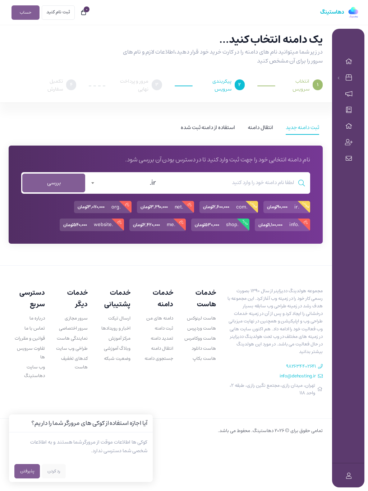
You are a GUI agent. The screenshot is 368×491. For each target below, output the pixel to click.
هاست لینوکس (201, 318)
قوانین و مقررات (30, 338)
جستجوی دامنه (158, 358)
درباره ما (37, 318)
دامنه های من (159, 318)
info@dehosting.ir (298, 376)
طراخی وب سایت (72, 348)
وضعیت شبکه (117, 358)
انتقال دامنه (162, 348)
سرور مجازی (76, 318)
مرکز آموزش (119, 338)
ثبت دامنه (164, 328)
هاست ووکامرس (200, 338)
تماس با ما (34, 328)
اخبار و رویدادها (115, 328)
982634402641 (301, 366)
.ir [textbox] (153, 183)
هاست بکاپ (204, 358)
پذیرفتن (27, 471)
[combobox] (125, 183)
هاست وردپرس (201, 328)
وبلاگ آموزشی (117, 348)
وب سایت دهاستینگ (34, 371)
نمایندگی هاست (72, 338)
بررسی (54, 183)
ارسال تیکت (119, 318)
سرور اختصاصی (73, 328)
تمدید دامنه (162, 338)
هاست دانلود (204, 348)
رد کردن (53, 471)
